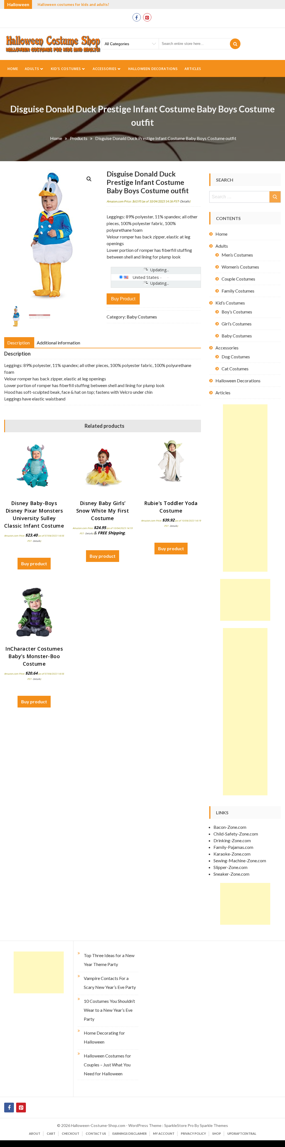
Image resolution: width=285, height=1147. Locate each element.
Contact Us (96, 1133)
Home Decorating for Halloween (104, 1037)
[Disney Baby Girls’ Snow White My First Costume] (103, 466)
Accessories (105, 68)
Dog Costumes (236, 356)
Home (13, 68)
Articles (193, 68)
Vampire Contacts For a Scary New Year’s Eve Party (110, 982)
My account (164, 1133)
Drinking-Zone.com (232, 840)
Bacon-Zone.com (229, 827)
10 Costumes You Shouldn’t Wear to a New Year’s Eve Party (109, 1010)
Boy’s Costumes (237, 311)
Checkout (70, 1133)
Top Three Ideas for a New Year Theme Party (109, 960)
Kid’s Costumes (66, 68)
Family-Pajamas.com (233, 847)
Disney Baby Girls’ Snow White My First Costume (102, 510)
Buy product (123, 298)
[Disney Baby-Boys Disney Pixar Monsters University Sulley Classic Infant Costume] (34, 466)
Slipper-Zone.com (230, 867)
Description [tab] (18, 342)
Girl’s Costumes (237, 323)
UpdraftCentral (241, 1133)
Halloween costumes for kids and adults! (73, 4)
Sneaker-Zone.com (231, 873)
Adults (32, 68)
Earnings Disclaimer (129, 1133)
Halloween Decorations (153, 68)
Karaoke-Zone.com (231, 853)
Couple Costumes (238, 278)
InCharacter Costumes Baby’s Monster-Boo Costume (34, 656)
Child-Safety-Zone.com (235, 833)
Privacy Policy (193, 1133)
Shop (216, 1133)
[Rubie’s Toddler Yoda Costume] (171, 466)
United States (145, 277)
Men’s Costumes (237, 254)
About (34, 1133)
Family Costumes (238, 290)
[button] (89, 179)
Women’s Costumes (240, 266)
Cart (51, 1133)
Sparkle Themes (214, 1125)
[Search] (235, 43)
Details (185, 201)
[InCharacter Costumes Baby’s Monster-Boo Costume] (34, 612)
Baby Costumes (142, 316)
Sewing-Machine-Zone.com (239, 860)
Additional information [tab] (58, 342)
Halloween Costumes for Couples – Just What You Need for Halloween (107, 1064)
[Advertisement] (245, 488)
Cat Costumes (235, 368)
